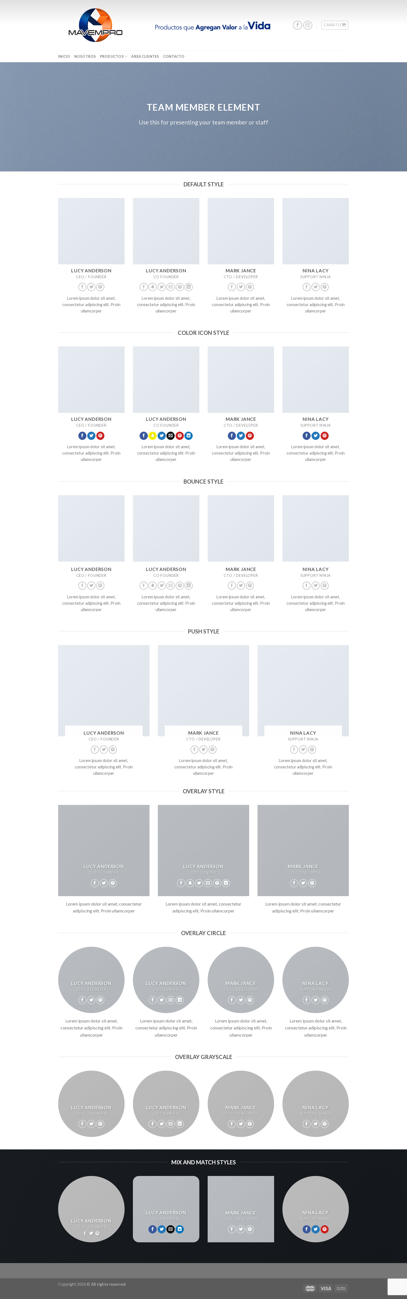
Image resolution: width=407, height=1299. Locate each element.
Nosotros (85, 56)
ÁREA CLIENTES (145, 56)
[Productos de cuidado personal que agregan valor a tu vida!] (95, 25)
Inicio (64, 56)
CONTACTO (174, 56)
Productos (112, 56)
